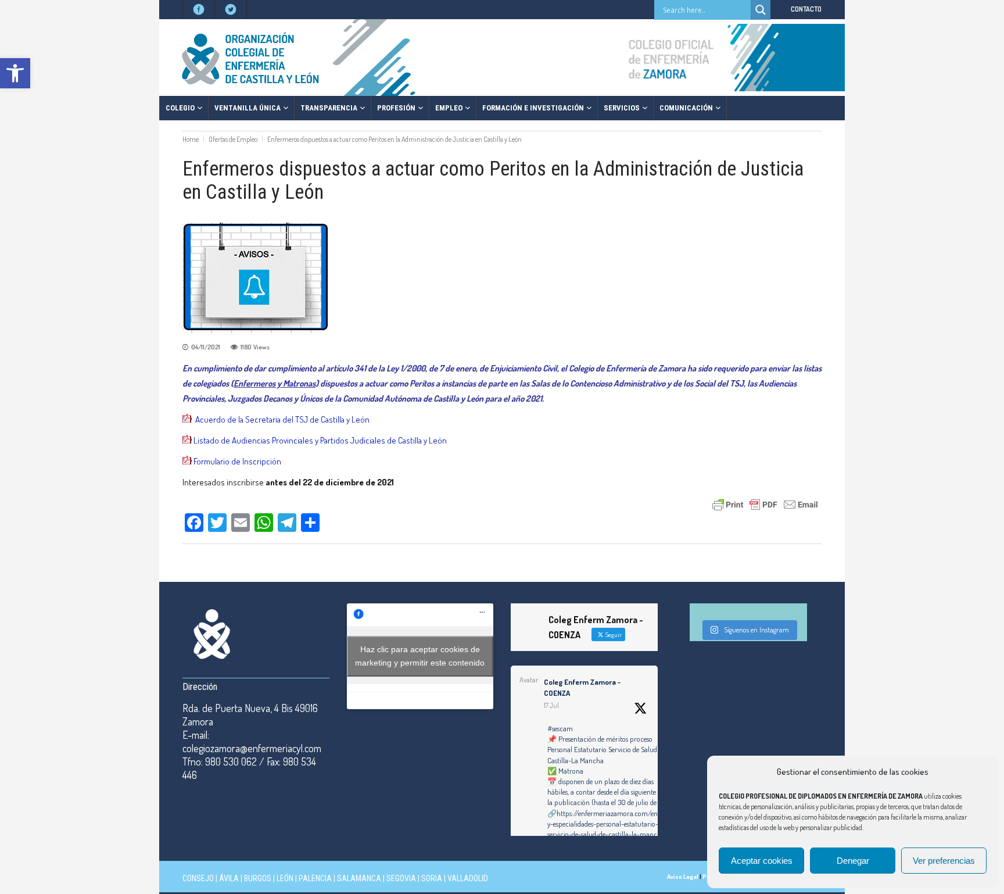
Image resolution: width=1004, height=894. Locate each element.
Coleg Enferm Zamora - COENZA (582, 687)
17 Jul (551, 705)
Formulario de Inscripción (237, 461)
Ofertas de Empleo (233, 139)
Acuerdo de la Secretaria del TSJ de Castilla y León (282, 419)
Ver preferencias (944, 861)
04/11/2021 (205, 347)
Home (190, 139)
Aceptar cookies (762, 861)
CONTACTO (806, 9)
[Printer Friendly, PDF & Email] (765, 504)
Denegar (853, 861)
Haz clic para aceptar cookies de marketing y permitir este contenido (420, 656)
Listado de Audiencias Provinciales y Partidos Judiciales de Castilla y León (320, 440)
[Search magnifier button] (760, 10)
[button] (15, 73)
